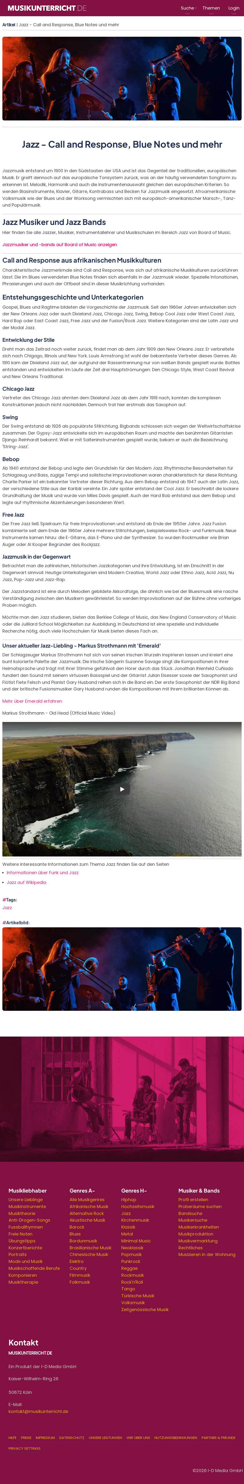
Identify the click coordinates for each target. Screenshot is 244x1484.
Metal (127, 1234)
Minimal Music (136, 1241)
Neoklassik (132, 1248)
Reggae (129, 1268)
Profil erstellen (193, 1200)
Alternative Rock (87, 1213)
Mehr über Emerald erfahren (32, 701)
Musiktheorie (22, 1213)
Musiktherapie (23, 1282)
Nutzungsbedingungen (175, 1437)
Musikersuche (192, 1220)
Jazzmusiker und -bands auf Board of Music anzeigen (59, 245)
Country (78, 1268)
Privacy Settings (25, 1448)
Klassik (128, 1227)
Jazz (7, 908)
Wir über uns (138, 1437)
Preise (26, 1437)
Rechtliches (190, 1248)
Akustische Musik (87, 1220)
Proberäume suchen (200, 1206)
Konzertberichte (25, 1248)
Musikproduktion (195, 1234)
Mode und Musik (26, 1261)
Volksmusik (133, 1303)
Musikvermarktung (198, 1241)
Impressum (45, 1437)
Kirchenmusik (135, 1220)
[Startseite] (47, 8)
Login (234, 8)
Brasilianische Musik (91, 1248)
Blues (75, 1234)
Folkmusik (80, 1282)
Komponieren (23, 1275)
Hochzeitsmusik (137, 1206)
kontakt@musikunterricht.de (38, 1411)
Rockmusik (132, 1275)
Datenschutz (71, 1437)
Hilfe (12, 1437)
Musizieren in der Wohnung (206, 1254)
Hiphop (128, 1200)
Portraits (18, 1254)
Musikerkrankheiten (198, 1227)
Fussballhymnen (26, 1227)
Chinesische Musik (89, 1254)
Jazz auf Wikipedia (26, 882)
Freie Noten (20, 1234)
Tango (128, 1289)
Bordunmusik (83, 1241)
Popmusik (131, 1254)
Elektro (77, 1261)
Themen (211, 8)
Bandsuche (190, 1213)
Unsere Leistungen (105, 1437)
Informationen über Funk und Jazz (43, 873)
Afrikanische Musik (89, 1206)
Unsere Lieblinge (26, 1200)
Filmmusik (80, 1275)
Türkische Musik (137, 1296)
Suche (187, 8)
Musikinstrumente (27, 1206)
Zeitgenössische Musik (145, 1310)
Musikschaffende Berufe (34, 1268)
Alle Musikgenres (87, 1200)
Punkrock (130, 1261)
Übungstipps (22, 1241)
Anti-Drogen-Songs (29, 1220)
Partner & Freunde (218, 1437)
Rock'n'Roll (132, 1282)
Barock (77, 1227)
